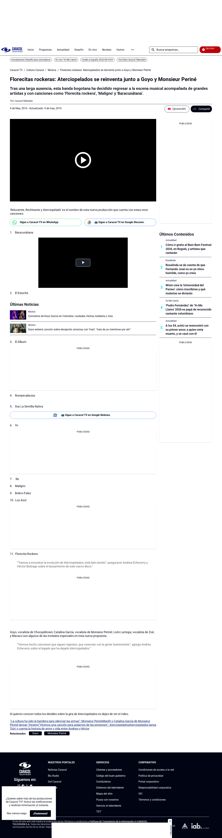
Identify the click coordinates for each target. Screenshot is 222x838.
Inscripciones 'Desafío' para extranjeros (30, 59)
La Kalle (52, 787)
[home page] (11, 49)
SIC (140, 793)
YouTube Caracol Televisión (132, 59)
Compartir (204, 108)
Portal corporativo (148, 781)
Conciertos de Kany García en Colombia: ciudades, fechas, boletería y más (70, 316)
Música (52, 70)
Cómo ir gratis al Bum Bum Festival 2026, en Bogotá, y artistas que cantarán (188, 249)
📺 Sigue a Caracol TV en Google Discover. (119, 222)
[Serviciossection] (124, 762)
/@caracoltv (179, 108)
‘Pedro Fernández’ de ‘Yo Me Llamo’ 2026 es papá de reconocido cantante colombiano (188, 309)
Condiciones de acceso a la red (156, 769)
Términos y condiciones (152, 799)
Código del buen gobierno (110, 775)
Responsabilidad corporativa (154, 787)
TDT (98, 811)
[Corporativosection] (173, 762)
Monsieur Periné (57, 733)
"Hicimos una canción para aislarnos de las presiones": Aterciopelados (84, 725)
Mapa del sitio (104, 793)
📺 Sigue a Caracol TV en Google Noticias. (86, 415)
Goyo (35, 733)
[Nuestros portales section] (76, 762)
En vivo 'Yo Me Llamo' (66, 59)
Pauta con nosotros (107, 799)
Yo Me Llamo (172, 300)
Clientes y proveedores (109, 769)
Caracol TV (16, 70)
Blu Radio (53, 775)
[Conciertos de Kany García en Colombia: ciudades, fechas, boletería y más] (18, 315)
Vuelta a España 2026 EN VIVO (97, 59)
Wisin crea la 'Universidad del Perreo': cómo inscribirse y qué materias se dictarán (185, 289)
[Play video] (83, 160)
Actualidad (171, 240)
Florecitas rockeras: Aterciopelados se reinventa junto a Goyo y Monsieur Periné (105, 70)
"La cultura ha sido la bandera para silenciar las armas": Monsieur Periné (56, 721)
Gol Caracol (54, 781)
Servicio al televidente (108, 805)
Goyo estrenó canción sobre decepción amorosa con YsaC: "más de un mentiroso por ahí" (79, 329)
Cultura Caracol (35, 70)
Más (132, 50)
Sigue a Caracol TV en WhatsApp (39, 222)
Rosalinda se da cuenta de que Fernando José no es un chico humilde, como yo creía (185, 269)
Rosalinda (171, 260)
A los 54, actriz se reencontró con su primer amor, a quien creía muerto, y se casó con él (187, 329)
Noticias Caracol (57, 769)
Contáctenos (103, 781)
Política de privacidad (150, 775)
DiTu (50, 793)
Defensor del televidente (110, 787)
